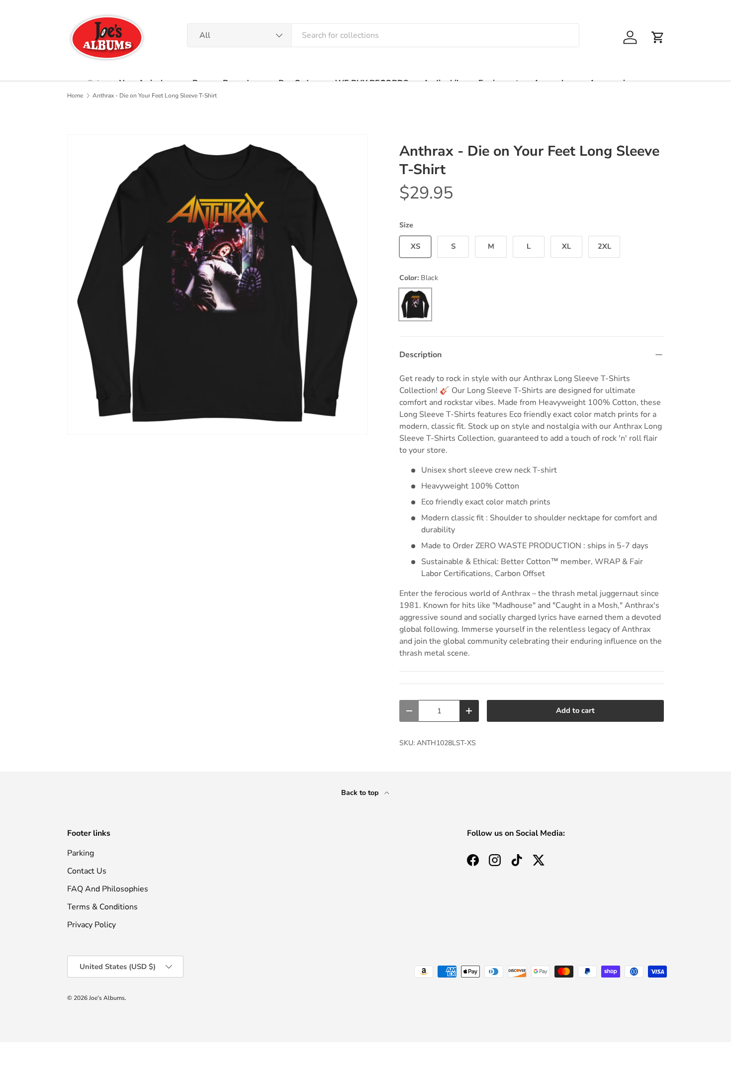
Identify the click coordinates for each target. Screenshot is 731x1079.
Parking (80, 853)
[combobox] (383, 35)
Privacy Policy (91, 924)
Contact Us (86, 871)
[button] (658, 37)
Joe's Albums (107, 998)
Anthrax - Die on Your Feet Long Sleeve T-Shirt (154, 95)
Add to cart (575, 710)
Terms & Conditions (102, 906)
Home (75, 95)
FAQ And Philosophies (107, 888)
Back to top (360, 792)
